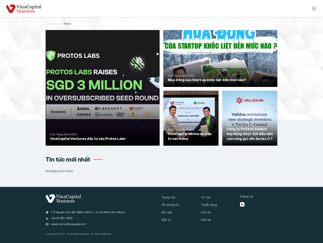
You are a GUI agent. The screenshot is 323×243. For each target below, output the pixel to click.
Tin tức (205, 197)
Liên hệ (206, 219)
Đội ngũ (167, 212)
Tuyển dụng (209, 205)
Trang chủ (52, 24)
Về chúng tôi (170, 205)
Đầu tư (166, 219)
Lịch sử (206, 212)
